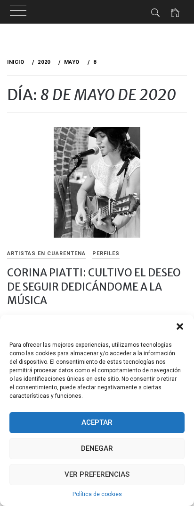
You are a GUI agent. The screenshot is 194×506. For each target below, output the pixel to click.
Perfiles (106, 253)
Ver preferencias (97, 474)
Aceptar (97, 422)
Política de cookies (97, 494)
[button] (180, 326)
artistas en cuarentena (46, 253)
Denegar (97, 448)
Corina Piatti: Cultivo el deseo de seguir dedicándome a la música (94, 286)
